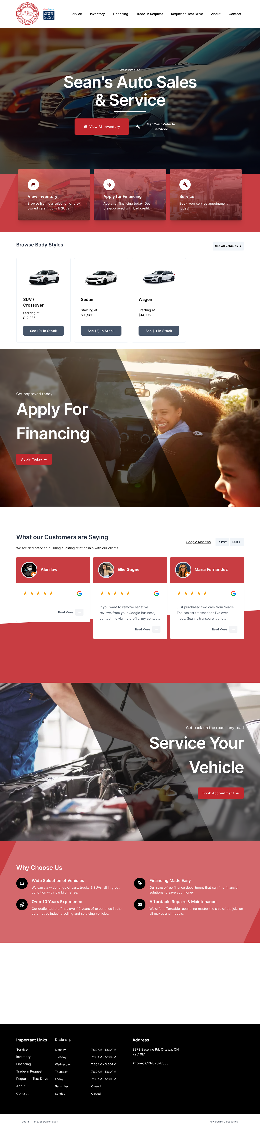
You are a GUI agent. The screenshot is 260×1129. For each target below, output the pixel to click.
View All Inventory (104, 127)
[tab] (63, 1041)
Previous (184, 246)
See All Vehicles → (228, 246)
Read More (65, 612)
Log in (25, 1121)
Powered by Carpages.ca (223, 1121)
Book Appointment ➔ (221, 793)
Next (200, 246)
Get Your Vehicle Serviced (161, 126)
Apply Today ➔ (34, 459)
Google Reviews (198, 542)
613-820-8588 (157, 1063)
